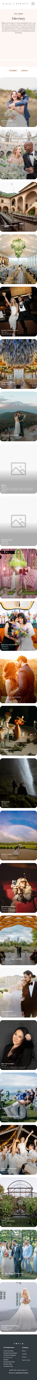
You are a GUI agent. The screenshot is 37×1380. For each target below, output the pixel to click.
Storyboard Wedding (10, 1355)
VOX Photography (7, 121)
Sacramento (6, 436)
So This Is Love (8, 1357)
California (5, 122)
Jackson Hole (6, 908)
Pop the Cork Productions (9, 330)
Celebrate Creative (22, 1373)
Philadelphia (6, 698)
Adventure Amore (7, 540)
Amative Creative (6, 854)
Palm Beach (6, 227)
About (24, 1351)
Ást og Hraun (5, 802)
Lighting (21, 489)
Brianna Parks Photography (10, 435)
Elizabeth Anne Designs (10, 1353)
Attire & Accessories (7, 593)
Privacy (24, 1357)
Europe (5, 1013)
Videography (13, 124)
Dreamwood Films (7, 1011)
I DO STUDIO (5, 590)
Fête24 (3, 485)
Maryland (5, 1275)
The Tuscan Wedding (8, 1221)
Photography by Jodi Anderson (11, 697)
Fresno (5, 1065)
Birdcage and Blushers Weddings (11, 959)
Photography (13, 70)
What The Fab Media (7, 1064)
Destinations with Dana (8, 173)
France (5, 487)
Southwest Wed (8, 1366)
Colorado (5, 541)
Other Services (28, 489)
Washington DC (7, 751)
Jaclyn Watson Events (8, 382)
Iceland (5, 803)
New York (5, 646)
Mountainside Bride (9, 1362)
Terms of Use (26, 1360)
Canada (5, 591)
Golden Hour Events (7, 278)
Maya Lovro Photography (9, 644)
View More (24, 70)
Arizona (5, 332)
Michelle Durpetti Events (8, 225)
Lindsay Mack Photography (9, 1326)
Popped (6, 1359)
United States (6, 279)
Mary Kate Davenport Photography (12, 1273)
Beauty (15, 593)
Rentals (4, 491)
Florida (5, 174)
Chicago (5, 1117)
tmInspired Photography (9, 1168)
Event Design (5, 281)
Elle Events (4, 749)
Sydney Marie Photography (10, 1116)
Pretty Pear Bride (8, 1351)
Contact (24, 1354)
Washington (6, 1170)
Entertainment (5, 489)
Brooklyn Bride (8, 1364)
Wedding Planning (6, 229)
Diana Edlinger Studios (8, 906)
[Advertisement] (18, 47)
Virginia (5, 1327)
